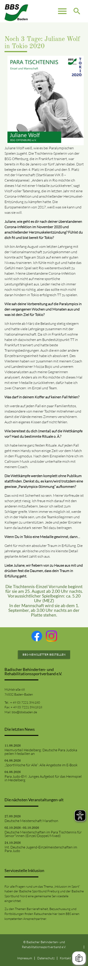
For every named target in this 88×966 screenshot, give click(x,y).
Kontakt (65, 958)
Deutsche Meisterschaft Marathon (31, 820)
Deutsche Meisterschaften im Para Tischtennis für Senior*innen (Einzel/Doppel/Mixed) (43, 833)
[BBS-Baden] (16, 11)
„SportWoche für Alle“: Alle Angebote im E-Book (41, 765)
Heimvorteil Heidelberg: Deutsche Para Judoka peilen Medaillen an (41, 751)
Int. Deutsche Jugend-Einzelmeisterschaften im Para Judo (41, 848)
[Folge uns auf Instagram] (51, 636)
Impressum (24, 958)
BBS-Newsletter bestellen (44, 654)
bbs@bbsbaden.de (24, 712)
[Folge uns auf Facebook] (36, 636)
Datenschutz (46, 958)
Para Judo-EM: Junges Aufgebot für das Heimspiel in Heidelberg (43, 778)
